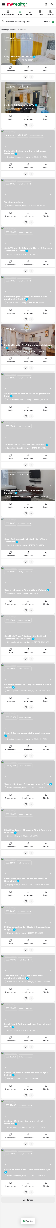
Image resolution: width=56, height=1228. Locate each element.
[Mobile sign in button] (46, 4)
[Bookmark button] (25, 77)
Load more (28, 1200)
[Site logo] (17, 4)
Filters (47, 21)
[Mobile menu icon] (3, 4)
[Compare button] (31, 77)
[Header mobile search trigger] (53, 4)
